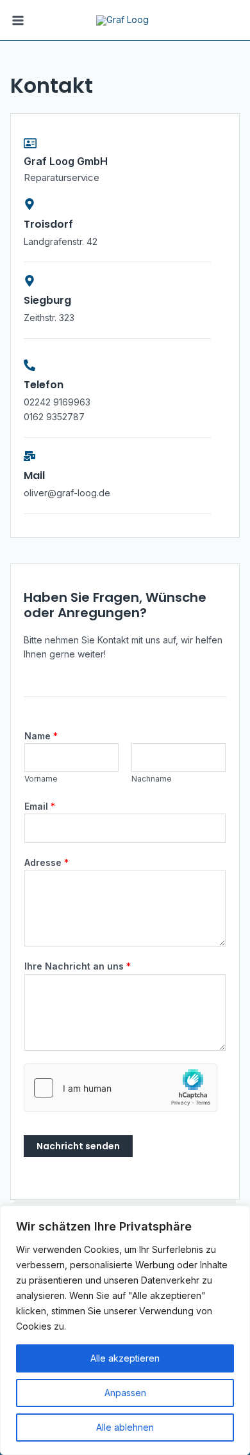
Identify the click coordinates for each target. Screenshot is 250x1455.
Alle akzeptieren (125, 1358)
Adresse (46, 862)
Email (39, 806)
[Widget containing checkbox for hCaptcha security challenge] (120, 1088)
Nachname (151, 778)
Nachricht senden (78, 1146)
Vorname (41, 778)
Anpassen (125, 1392)
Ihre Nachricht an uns (77, 966)
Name (41, 735)
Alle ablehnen (125, 1427)
